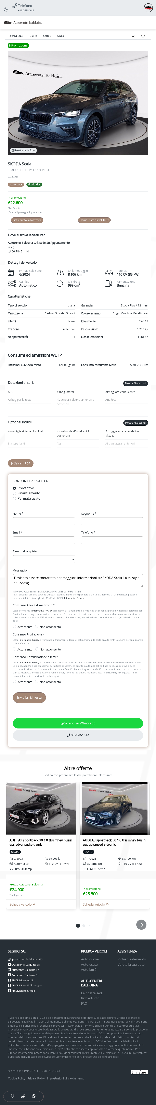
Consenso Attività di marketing (33, 605)
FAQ (84, 1003)
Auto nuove (90, 959)
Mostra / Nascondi (135, 383)
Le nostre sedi (92, 993)
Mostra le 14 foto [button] (25, 150)
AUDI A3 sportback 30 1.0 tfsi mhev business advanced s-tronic (41, 842)
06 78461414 (20, 251)
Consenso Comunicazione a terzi (35, 657)
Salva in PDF (21, 463)
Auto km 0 (88, 969)
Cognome (88, 513)
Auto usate (89, 964)
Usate (33, 36)
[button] (150, 22)
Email (17, 532)
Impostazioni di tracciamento (65, 1078)
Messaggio (20, 570)
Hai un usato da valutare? (94, 220)
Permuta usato (29, 498)
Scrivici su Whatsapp (79, 723)
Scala (60, 36)
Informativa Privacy (74, 598)
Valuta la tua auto (131, 964)
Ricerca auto (16, 36)
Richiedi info (90, 998)
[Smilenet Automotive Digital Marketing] (139, 1072)
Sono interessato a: (30, 481)
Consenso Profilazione (28, 634)
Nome (18, 513)
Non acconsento (50, 627)
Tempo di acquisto (25, 551)
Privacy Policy (36, 1078)
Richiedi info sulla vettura (27, 220)
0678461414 (79, 735)
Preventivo (26, 488)
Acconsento (24, 627)
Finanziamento (29, 493)
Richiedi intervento (132, 959)
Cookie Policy (16, 1078)
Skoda (47, 36)
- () (12, 247)
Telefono (88, 532)
